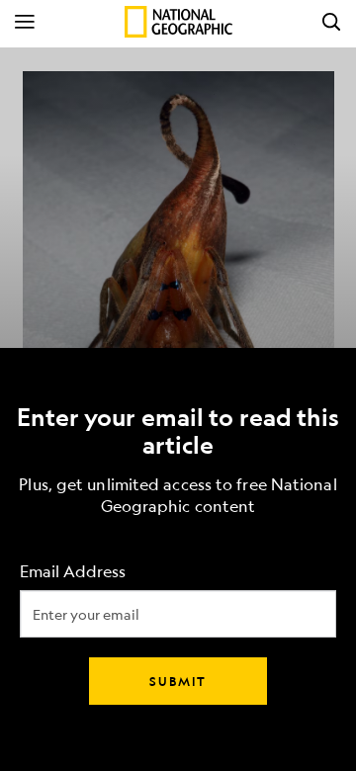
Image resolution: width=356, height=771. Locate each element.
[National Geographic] (178, 22)
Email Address (73, 571)
